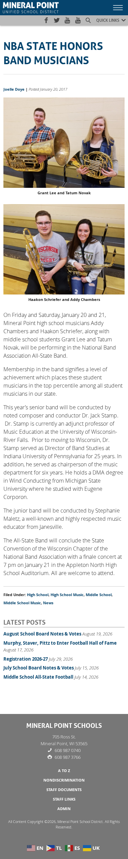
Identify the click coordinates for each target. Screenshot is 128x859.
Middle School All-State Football (38, 677)
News (48, 603)
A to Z (64, 770)
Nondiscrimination (64, 780)
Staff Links (64, 799)
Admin (64, 808)
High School (37, 594)
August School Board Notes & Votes (42, 634)
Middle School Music (22, 603)
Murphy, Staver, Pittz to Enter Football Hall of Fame (60, 643)
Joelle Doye (14, 89)
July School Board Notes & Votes (38, 668)
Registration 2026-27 (25, 659)
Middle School (99, 594)
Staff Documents (64, 789)
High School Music (67, 594)
